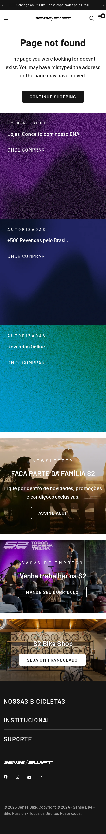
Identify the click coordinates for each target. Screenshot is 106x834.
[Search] (92, 18)
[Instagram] (21, 776)
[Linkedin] (44, 776)
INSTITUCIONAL (27, 720)
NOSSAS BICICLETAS (34, 701)
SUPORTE (18, 738)
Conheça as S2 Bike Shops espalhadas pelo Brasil (52, 5)
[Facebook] (9, 776)
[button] (52, 513)
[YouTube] (32, 777)
